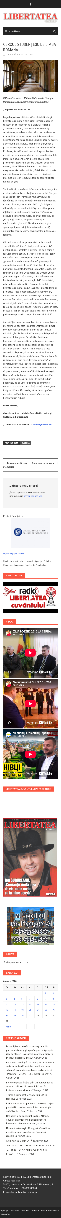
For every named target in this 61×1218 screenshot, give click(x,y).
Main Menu (14, 31)
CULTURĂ (26, 443)
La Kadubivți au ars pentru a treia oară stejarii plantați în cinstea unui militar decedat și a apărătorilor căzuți (30, 1107)
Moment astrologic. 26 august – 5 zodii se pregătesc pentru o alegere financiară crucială (28, 1132)
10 (7, 1004)
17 (7, 1009)
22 (46, 1009)
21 (38, 1009)
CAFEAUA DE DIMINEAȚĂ (19, 1140)
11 (14, 1004)
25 (14, 1015)
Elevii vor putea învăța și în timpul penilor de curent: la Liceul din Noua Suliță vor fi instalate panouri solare (29, 1086)
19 (22, 1009)
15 (46, 1004)
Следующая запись (43, 463)
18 (14, 1009)
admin (31, 54)
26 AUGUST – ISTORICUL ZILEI (22, 1145)
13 (30, 1004)
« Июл (9, 1026)
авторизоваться (33, 495)
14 (38, 1004)
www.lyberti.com (42, 424)
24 (7, 1015)
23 (54, 1009)
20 (30, 1009)
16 (54, 1004)
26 (22, 1015)
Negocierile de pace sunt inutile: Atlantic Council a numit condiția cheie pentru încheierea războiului (27, 1119)
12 (22, 1004)
